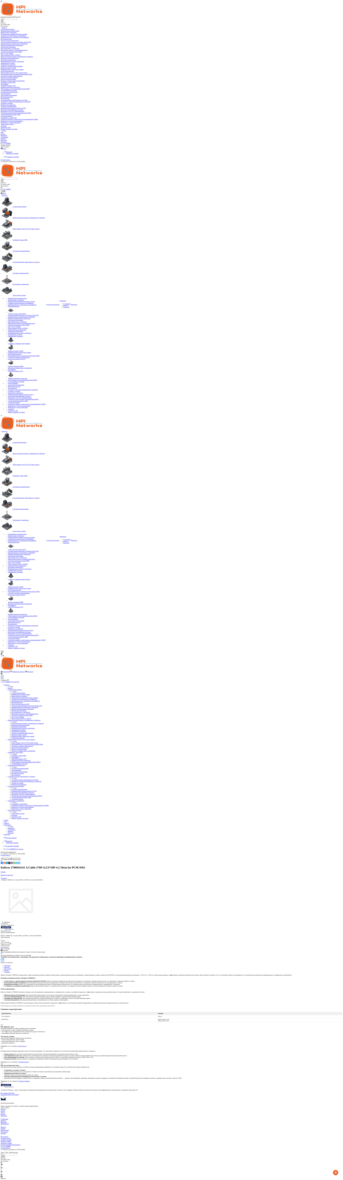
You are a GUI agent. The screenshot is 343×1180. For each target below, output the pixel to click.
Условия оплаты (23, 1062)
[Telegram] (19, 863)
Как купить (7, 969)
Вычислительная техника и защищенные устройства (27, 723)
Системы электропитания (19, 789)
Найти (3, 1156)
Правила (3, 1133)
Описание (7, 965)
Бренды (3, 1114)
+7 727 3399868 (6, 143)
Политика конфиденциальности (10, 1144)
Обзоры (3, 1128)
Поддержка (4, 1132)
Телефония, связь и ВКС (18, 755)
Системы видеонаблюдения (19, 768)
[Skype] (17, 863)
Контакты (4, 1122)
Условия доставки (23, 1081)
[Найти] (2, 21)
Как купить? (22, 1046)
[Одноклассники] (4, 863)
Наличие (7, 967)
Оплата (6, 970)
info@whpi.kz (6, 160)
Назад (11, 686)
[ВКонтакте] (2, 863)
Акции (3, 1111)
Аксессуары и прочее (17, 813)
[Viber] (12, 863)
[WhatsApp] (14, 863)
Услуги (3, 1112)
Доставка (7, 972)
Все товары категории (7, 1093)
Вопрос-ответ (5, 1130)
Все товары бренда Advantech (10, 1094)
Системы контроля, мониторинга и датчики (24, 780)
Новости (3, 1127)
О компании (4, 1119)
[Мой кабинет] (1, 654)
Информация (5, 1124)
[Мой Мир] (7, 863)
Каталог (10, 688)
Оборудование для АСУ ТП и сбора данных (24, 743)
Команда (3, 1120)
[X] (9, 863)
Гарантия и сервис (6, 1143)
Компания (11, 828)
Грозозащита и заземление (19, 804)
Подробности (5, 947)
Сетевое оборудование (18, 693)
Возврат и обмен (6, 1141)
